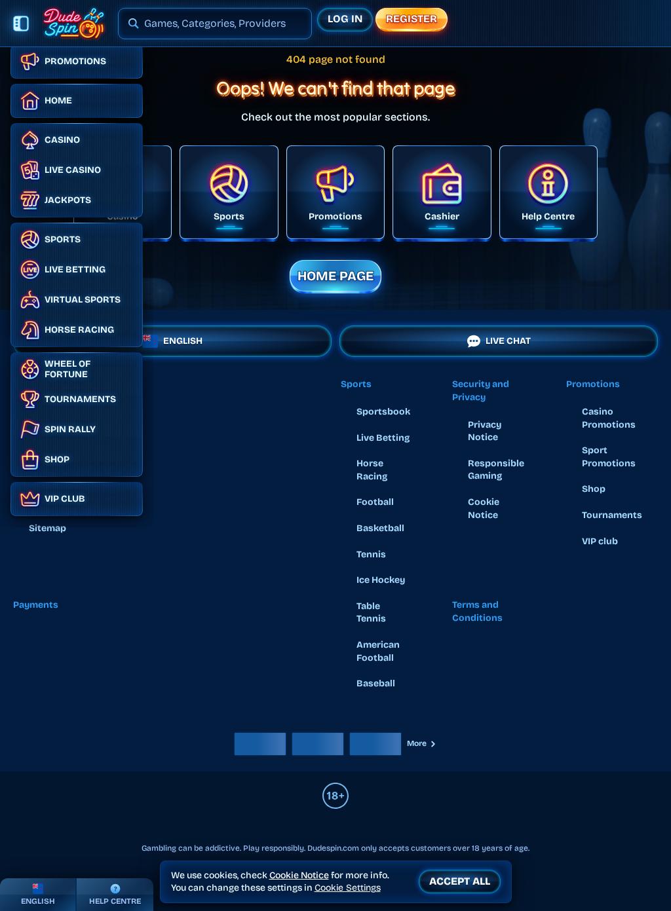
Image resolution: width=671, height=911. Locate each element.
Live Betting (383, 437)
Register (411, 18)
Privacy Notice (484, 431)
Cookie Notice (483, 508)
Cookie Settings (348, 888)
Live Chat (508, 340)
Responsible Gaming (496, 470)
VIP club (600, 541)
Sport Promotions (609, 457)
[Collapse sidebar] (21, 23)
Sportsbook (383, 411)
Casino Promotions (609, 418)
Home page (335, 276)
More (417, 743)
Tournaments (612, 515)
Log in (345, 18)
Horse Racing (371, 470)
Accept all (459, 881)
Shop (593, 488)
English (182, 340)
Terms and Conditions (477, 611)
